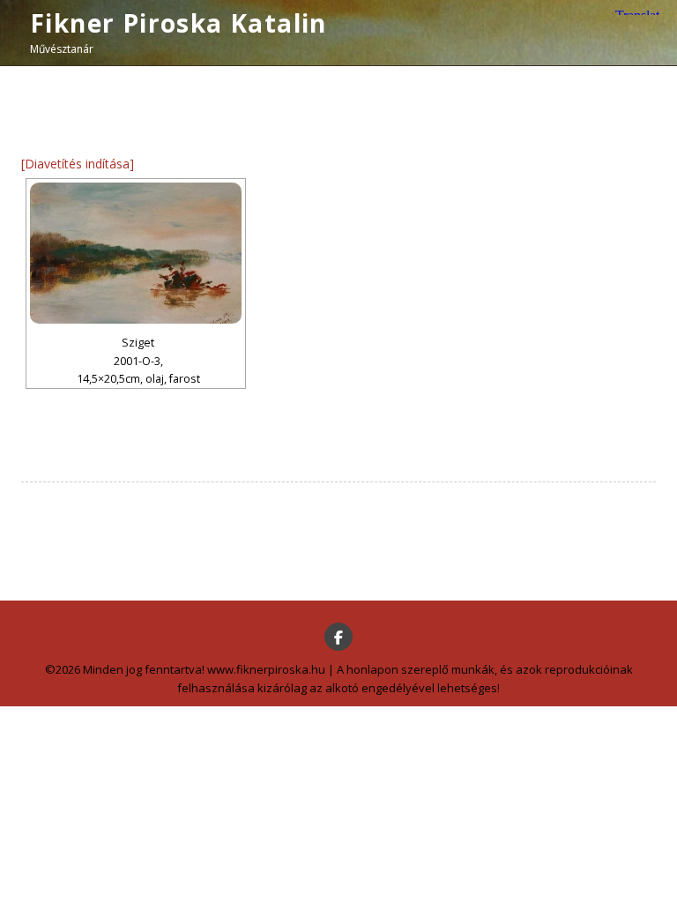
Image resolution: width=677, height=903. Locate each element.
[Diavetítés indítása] (77, 163)
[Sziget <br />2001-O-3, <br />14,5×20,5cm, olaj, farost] (136, 253)
